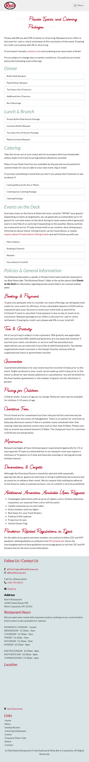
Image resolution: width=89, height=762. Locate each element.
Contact (9, 744)
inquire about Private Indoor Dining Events (26, 234)
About (8, 741)
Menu (80, 5)
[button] (44, 76)
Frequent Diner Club (15, 737)
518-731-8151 (15, 582)
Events (8, 734)
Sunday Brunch (12, 727)
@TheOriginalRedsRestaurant (22, 569)
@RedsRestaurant (16, 572)
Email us (12, 588)
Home (8, 720)
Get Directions (15, 708)
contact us (32, 51)
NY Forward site (56, 541)
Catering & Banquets (15, 730)
